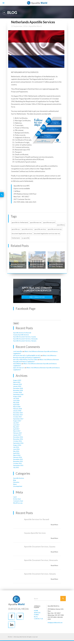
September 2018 (18, 394)
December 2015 (18, 459)
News (15, 484)
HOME (36, 610)
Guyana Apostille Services (21, 335)
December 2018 (18, 388)
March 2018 (16, 406)
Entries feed (17, 499)
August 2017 (17, 421)
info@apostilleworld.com (55, 622)
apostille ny (61, 225)
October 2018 (17, 392)
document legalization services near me (47, 233)
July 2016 (16, 447)
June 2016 (16, 449)
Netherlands (16, 238)
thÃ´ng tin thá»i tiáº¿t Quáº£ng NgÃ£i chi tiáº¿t (27, 355)
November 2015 (18, 461)
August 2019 (17, 380)
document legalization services (22, 233)
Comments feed (18, 501)
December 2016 (18, 437)
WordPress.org (17, 503)
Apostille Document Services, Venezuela (25, 339)
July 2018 (16, 398)
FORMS (36, 614)
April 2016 (16, 453)
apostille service (27, 229)
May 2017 (16, 427)
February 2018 (17, 408)
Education (16, 482)
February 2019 (17, 384)
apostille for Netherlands (20, 222)
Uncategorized (17, 486)
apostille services (40, 229)
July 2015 (16, 467)
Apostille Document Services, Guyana (24, 337)
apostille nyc (16, 229)
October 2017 (17, 417)
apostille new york (49, 222)
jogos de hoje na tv (18, 367)
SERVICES (37, 612)
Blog (14, 480)
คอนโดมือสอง (17, 363)
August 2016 (17, 445)
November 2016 (18, 439)
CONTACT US (38, 618)
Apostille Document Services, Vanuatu (24, 341)
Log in (15, 497)
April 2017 (16, 429)
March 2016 (16, 455)
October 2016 (17, 441)
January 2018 (17, 410)
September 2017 (18, 419)
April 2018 (16, 404)
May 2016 (16, 451)
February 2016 (17, 457)
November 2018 (18, 390)
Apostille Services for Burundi (22, 332)
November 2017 (18, 415)
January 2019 (17, 386)
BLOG (36, 616)
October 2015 (17, 463)
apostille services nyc (55, 229)
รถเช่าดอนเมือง (17, 351)
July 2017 (16, 423)
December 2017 (18, 412)
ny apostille (25, 238)
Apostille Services (18, 478)
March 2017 (16, 431)
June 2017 (16, 425)
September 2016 (18, 443)
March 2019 (16, 382)
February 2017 (17, 433)
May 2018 (16, 402)
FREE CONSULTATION (37, 297)
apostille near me (35, 222)
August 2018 (17, 396)
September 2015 (18, 465)
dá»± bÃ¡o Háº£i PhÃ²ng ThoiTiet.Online (25, 359)
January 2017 (17, 435)
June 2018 (16, 400)
